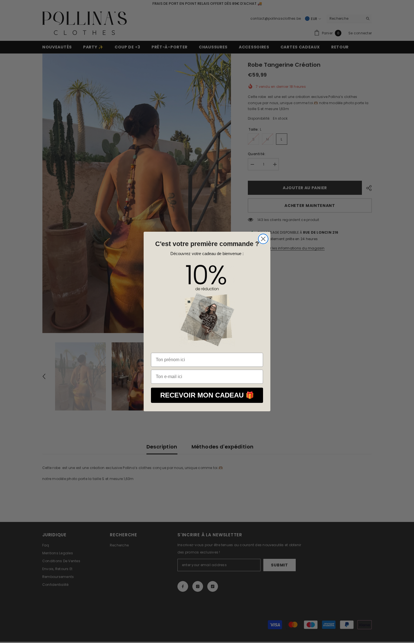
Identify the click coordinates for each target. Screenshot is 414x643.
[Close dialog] (263, 239)
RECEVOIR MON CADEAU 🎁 (207, 395)
